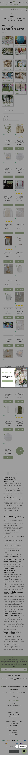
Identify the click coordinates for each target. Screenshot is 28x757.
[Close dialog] (26, 369)
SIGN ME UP (7, 381)
